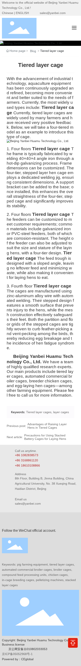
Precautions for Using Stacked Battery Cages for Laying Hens (45, 437)
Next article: (15, 437)
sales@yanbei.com (53, 13)
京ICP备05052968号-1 (17, 654)
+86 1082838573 (26, 455)
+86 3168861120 (26, 460)
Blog (33, 51)
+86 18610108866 (27, 465)
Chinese (7, 13)
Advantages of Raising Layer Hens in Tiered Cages (47, 425)
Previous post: (16, 426)
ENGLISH (22, 13)
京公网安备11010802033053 (27, 649)
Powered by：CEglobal (17, 659)
